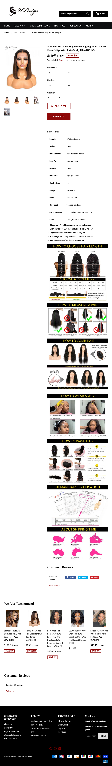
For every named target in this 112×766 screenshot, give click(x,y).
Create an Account (101, 7)
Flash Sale (59, 26)
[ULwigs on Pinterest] (50, 749)
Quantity (51, 93)
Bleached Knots (64, 721)
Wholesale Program (12, 735)
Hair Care (62, 732)
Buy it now (58, 116)
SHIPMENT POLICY (39, 735)
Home (7, 26)
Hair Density (52, 80)
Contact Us (9, 728)
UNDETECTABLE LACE (40, 26)
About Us (8, 724)
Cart (102, 13)
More (88, 26)
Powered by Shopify (25, 756)
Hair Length (52, 67)
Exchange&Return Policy (41, 721)
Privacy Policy (37, 725)
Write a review (55, 586)
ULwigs (13, 756)
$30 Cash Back (10, 738)
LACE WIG (19, 26)
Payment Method (11, 731)
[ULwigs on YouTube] (59, 749)
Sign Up (103, 736)
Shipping (62, 60)
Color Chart (63, 725)
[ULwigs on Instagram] (55, 749)
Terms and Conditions (40, 728)
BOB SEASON (76, 26)
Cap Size (61, 728)
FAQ (33, 732)
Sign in (88, 7)
